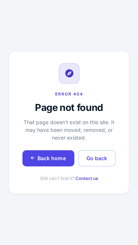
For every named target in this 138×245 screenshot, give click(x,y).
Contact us (86, 178)
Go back (96, 158)
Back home (52, 158)
